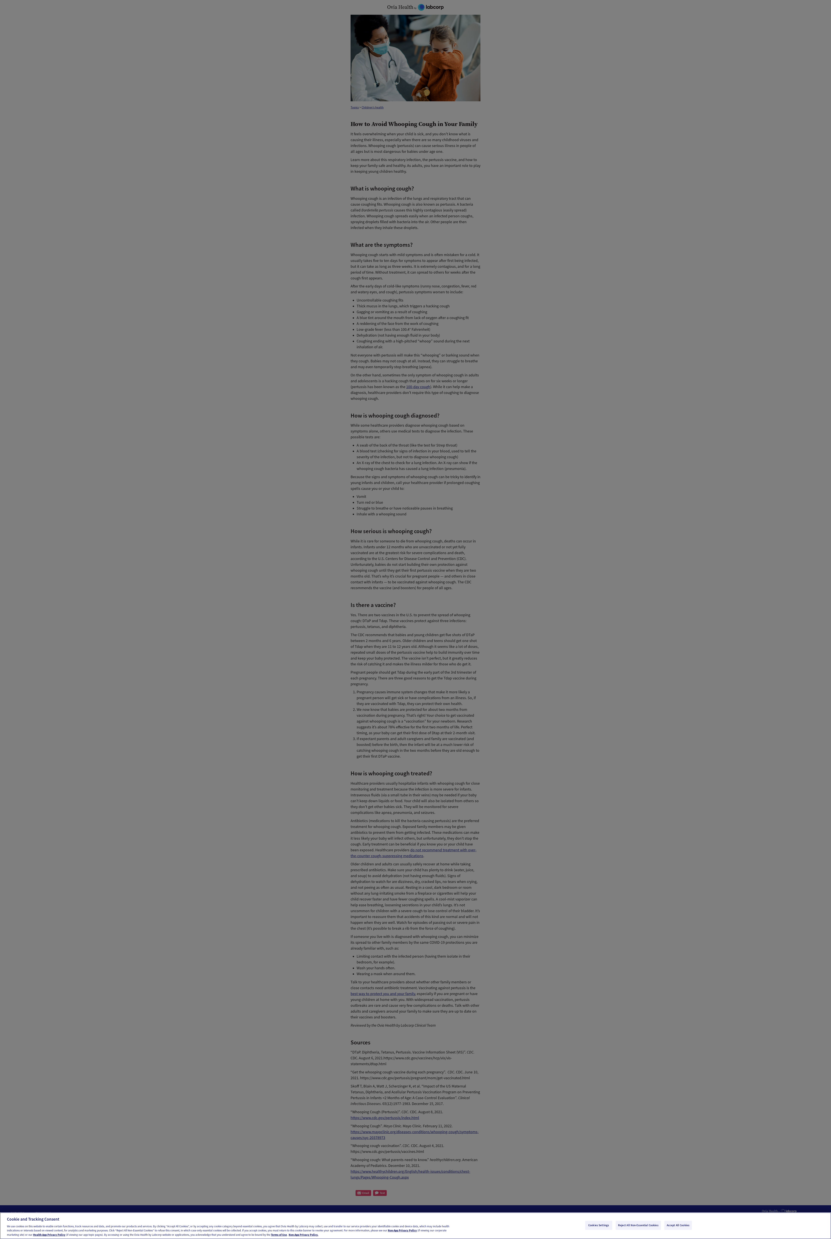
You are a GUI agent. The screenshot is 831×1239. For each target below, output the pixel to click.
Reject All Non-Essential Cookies (638, 1225)
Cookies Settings (598, 1225)
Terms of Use (279, 1234)
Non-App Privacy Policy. (303, 1234)
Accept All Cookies (678, 1225)
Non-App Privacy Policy (402, 1230)
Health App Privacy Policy (49, 1234)
